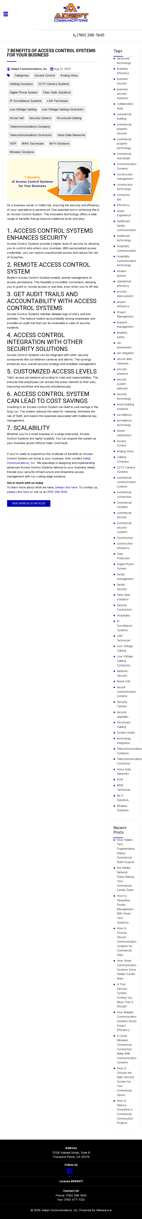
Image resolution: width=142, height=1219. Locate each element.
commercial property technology (124, 143)
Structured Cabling (69, 118)
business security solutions (122, 94)
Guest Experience (124, 213)
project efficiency (123, 304)
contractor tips (123, 197)
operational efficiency (124, 284)
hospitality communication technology (126, 261)
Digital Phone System (24, 92)
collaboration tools (125, 106)
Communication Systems (126, 166)
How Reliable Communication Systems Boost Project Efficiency (126, 1021)
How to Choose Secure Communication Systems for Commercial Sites (126, 941)
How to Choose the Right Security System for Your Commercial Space (125, 1081)
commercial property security (124, 129)
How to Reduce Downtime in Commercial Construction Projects (125, 1112)
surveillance (124, 414)
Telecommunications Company (30, 126)
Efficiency (123, 205)
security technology (124, 396)
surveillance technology (124, 423)
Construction (125, 537)
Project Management (125, 314)
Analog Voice (69, 75)
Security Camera (40, 118)
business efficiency (123, 71)
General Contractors (124, 607)
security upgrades (122, 714)
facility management (125, 577)
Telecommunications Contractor (31, 135)
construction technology (125, 187)
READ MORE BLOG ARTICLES (28, 503)
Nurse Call (17, 118)
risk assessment (124, 345)
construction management (125, 177)
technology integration (124, 741)
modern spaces (121, 273)
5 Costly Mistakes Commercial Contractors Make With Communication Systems (126, 1049)
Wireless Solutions (22, 152)
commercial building (124, 116)
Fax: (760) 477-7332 (71, 1199)
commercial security (124, 515)
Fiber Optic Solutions (57, 92)
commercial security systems (124, 527)
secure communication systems (126, 691)
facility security (122, 587)
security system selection (122, 384)
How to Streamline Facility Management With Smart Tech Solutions (125, 909)
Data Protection (123, 556)
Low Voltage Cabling (23, 109)
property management (125, 325)
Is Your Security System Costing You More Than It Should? (125, 995)
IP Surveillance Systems (26, 101)
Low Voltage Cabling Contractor (63, 109)
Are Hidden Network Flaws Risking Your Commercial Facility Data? (125, 879)
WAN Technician (33, 143)
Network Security (122, 673)
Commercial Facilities (124, 505)
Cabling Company (21, 84)
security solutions (122, 371)
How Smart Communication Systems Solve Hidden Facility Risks (126, 969)
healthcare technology (124, 238)
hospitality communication (126, 248)
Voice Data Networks (71, 135)
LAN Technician (57, 101)
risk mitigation (125, 353)
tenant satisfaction (124, 433)
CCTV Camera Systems (53, 84)
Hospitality (123, 615)
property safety (122, 335)
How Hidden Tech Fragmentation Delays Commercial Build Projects (126, 851)
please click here (66, 487)
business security (122, 81)
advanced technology (124, 61)
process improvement (125, 294)
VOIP (13, 143)
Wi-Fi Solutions (59, 143)
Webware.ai (104, 1210)
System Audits (126, 732)
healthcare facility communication (126, 225)
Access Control (45, 75)
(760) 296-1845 (90, 35)
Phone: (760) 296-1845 (71, 1195)
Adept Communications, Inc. (59, 1210)
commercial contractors (124, 494)
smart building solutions (125, 407)
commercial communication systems (126, 482)
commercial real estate (124, 156)
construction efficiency (125, 546)
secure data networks (124, 361)
